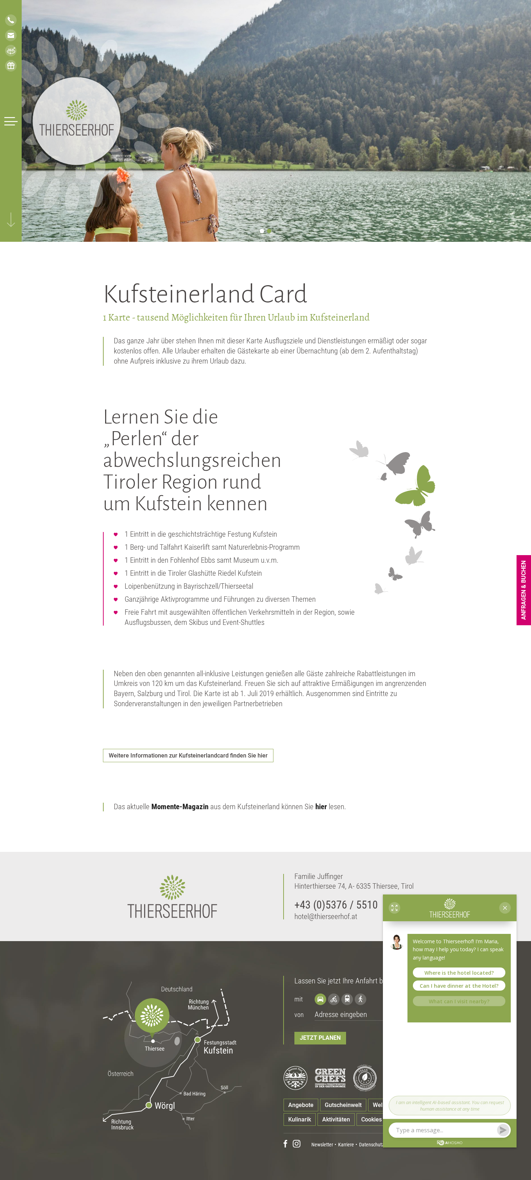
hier (321, 806)
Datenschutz (371, 1144)
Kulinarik (299, 1119)
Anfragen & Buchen (523, 590)
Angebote (301, 1105)
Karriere (346, 1144)
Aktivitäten (336, 1119)
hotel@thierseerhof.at (325, 916)
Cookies (371, 1119)
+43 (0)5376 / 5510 (336, 904)
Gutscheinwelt (343, 1105)
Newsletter (322, 1144)
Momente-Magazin (179, 806)
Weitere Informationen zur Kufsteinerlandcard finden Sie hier (188, 755)
